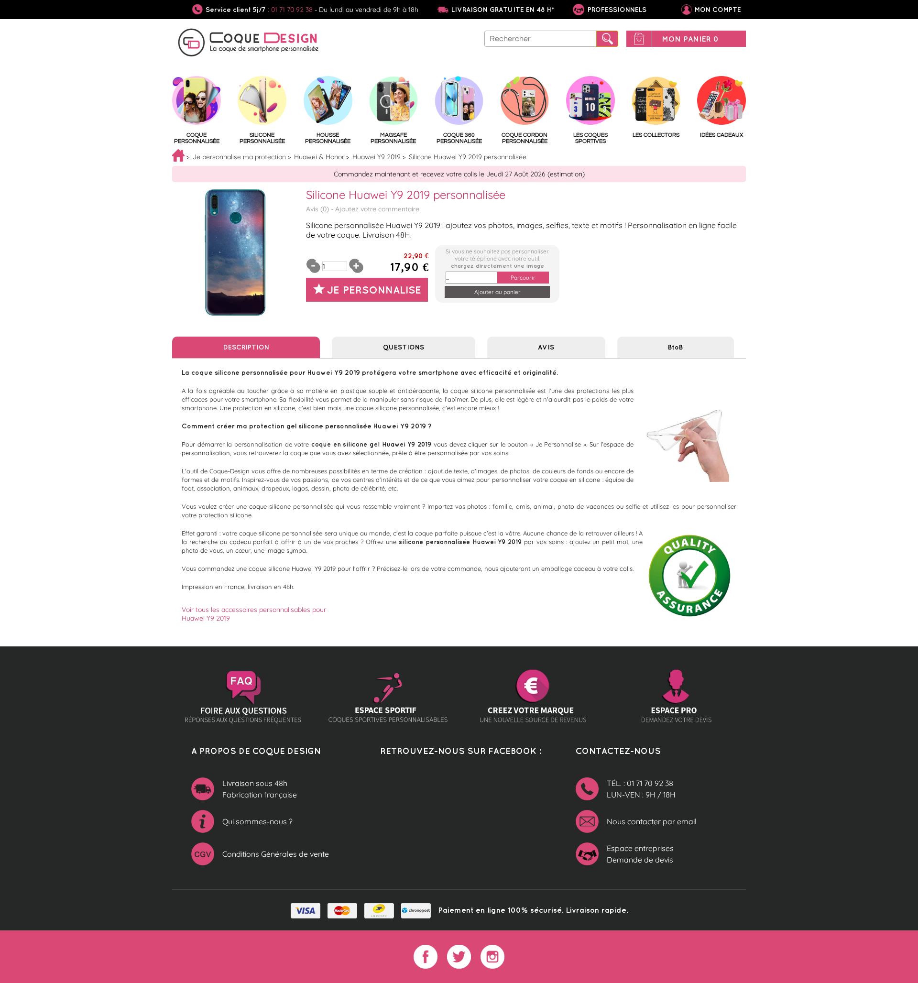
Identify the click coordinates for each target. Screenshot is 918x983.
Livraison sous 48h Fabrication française (259, 788)
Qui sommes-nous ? (257, 821)
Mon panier (690, 38)
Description (246, 347)
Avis (546, 347)
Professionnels (616, 9)
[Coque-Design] (248, 44)
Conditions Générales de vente (275, 854)
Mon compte (718, 9)
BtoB (675, 347)
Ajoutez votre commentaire (377, 209)
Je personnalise (374, 289)
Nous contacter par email (652, 821)
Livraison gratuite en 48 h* (502, 9)
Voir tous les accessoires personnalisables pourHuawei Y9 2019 (254, 614)
